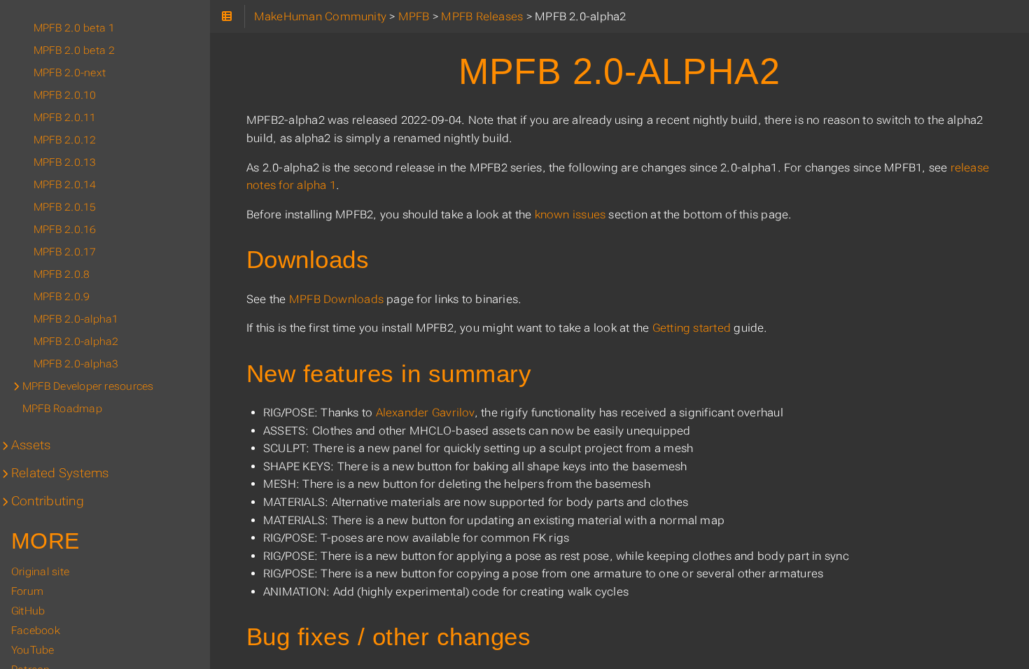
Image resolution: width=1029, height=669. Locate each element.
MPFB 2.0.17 (65, 252)
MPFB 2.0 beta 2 (74, 50)
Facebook (35, 630)
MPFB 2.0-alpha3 (76, 364)
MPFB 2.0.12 (65, 140)
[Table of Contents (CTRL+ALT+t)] (227, 16)
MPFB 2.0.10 (65, 95)
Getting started (691, 327)
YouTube (33, 650)
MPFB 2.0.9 (62, 296)
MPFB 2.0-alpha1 (76, 319)
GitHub (28, 611)
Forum (27, 591)
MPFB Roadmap (62, 408)
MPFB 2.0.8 (62, 274)
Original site (40, 571)
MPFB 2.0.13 (65, 162)
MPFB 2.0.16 (65, 229)
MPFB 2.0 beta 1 (74, 28)
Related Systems (59, 473)
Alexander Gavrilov (425, 412)
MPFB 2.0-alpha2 (76, 341)
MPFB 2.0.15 (65, 207)
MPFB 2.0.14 (65, 184)
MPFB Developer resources (87, 386)
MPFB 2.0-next (70, 72)
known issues (570, 214)
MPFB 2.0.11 (65, 117)
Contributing (47, 501)
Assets (30, 445)
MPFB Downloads (336, 299)
